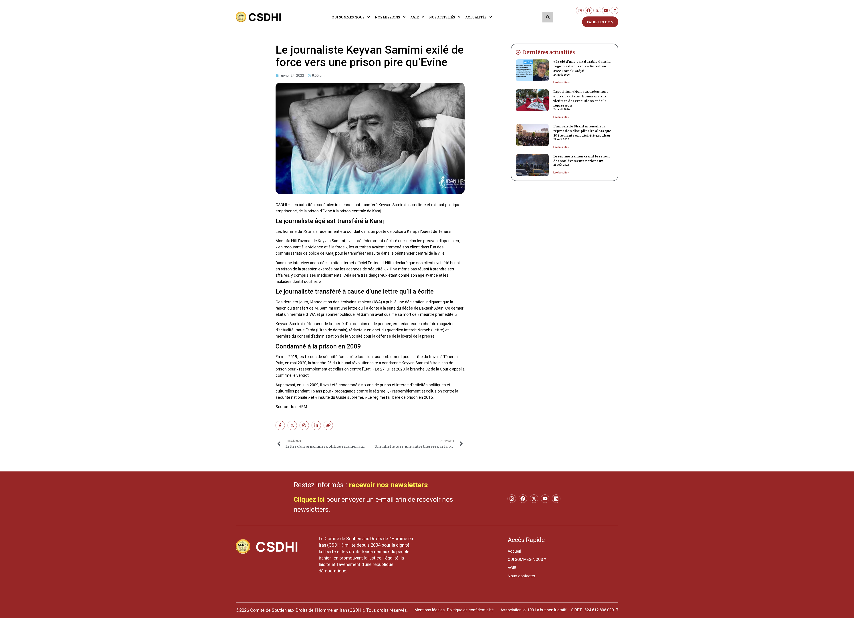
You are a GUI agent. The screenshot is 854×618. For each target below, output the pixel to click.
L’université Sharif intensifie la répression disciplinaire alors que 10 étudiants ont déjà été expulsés (582, 131)
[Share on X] (292, 425)
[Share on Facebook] (280, 425)
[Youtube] (606, 10)
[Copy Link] (328, 425)
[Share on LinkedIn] (316, 425)
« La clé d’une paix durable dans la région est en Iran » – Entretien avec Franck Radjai (582, 66)
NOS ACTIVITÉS (442, 17)
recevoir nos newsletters (388, 485)
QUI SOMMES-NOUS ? (527, 559)
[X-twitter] (597, 10)
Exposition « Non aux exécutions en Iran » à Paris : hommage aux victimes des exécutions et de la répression (580, 98)
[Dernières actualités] (518, 52)
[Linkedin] (614, 10)
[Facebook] (588, 10)
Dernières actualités (549, 51)
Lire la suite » (561, 82)
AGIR (415, 17)
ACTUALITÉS (476, 17)
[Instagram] (580, 10)
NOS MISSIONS (387, 17)
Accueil (514, 551)
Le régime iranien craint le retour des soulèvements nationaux (581, 158)
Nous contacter (521, 576)
